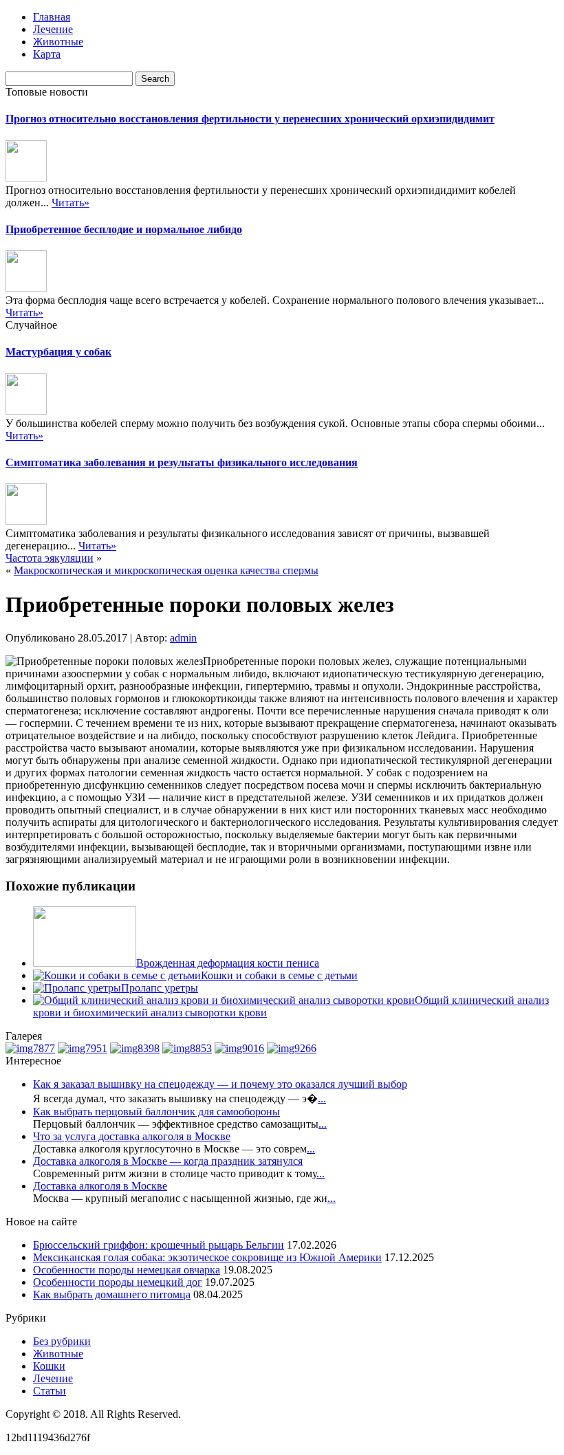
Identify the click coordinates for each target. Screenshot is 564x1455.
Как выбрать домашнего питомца (112, 1294)
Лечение (53, 29)
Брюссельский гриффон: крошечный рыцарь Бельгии (158, 1245)
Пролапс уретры (159, 988)
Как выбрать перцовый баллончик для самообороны (156, 1111)
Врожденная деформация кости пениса (227, 963)
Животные (58, 41)
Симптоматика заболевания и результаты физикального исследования (182, 462)
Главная (51, 17)
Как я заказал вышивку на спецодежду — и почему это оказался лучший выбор (220, 1084)
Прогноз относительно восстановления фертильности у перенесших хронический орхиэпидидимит (250, 118)
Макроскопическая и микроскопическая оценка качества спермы (166, 570)
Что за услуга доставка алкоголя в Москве (131, 1136)
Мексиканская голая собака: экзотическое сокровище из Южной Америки (207, 1257)
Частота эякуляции (50, 558)
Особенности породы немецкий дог (117, 1282)
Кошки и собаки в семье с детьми (279, 975)
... (322, 1098)
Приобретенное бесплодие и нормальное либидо (124, 229)
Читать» (70, 202)
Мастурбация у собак (58, 352)
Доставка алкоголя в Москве (100, 1186)
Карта (47, 54)
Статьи (49, 1391)
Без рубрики (62, 1341)
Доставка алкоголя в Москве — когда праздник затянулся (168, 1161)
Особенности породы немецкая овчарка (126, 1270)
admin (183, 638)
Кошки (49, 1366)
